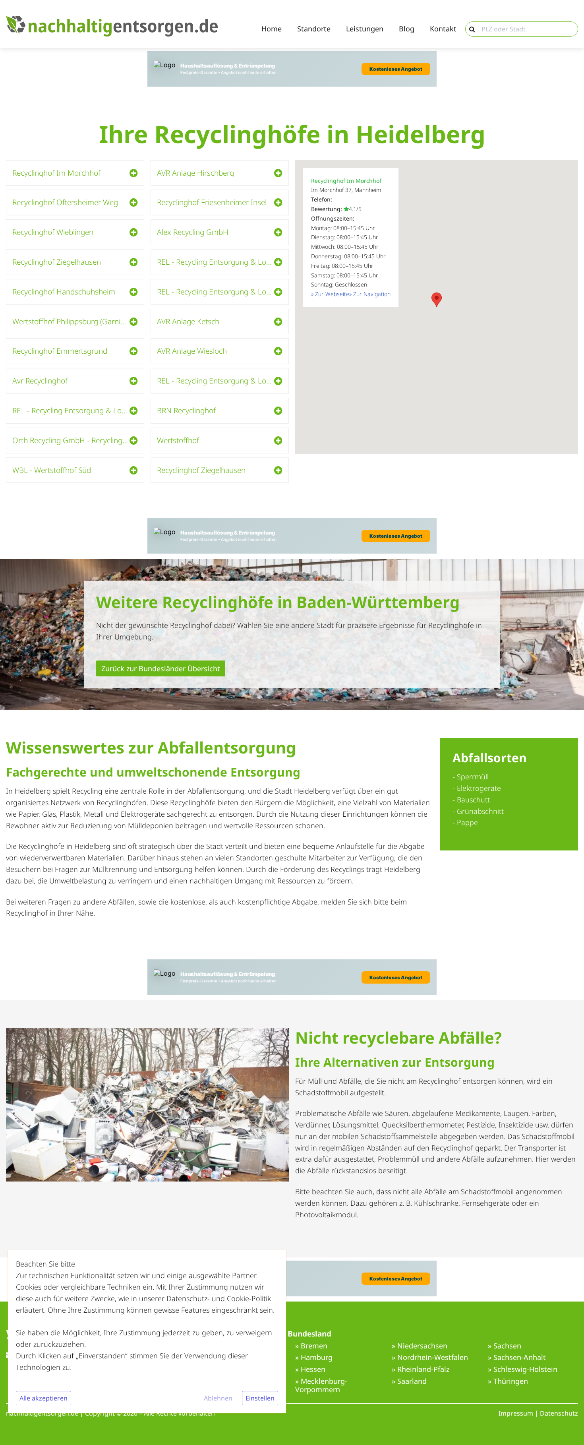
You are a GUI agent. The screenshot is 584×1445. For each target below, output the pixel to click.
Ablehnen (218, 1398)
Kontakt (443, 29)
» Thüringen (508, 1381)
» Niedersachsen (419, 1346)
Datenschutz (559, 1413)
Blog (406, 29)
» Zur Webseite (330, 294)
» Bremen (311, 1346)
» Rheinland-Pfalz (420, 1369)
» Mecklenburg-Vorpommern (321, 1385)
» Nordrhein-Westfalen (430, 1357)
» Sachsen (504, 1346)
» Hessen (310, 1369)
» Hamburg (314, 1357)
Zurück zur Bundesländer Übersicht (160, 668)
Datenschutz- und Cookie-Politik (218, 1298)
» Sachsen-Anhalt (517, 1357)
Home (271, 29)
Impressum (516, 1413)
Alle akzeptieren (43, 1398)
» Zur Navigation (370, 294)
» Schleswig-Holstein (522, 1369)
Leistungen (364, 29)
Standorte (314, 29)
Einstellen (260, 1398)
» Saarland (409, 1381)
